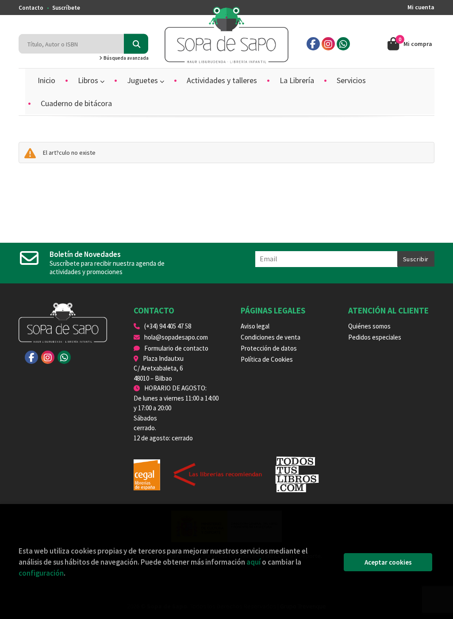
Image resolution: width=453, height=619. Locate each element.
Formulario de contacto (176, 348)
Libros (89, 80)
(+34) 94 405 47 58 (167, 326)
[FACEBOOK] (313, 43)
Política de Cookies (267, 359)
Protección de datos (269, 348)
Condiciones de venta (270, 337)
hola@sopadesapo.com (176, 337)
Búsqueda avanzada (126, 58)
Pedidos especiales (374, 337)
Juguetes (143, 80)
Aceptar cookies (388, 562)
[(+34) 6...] (343, 43)
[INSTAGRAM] (328, 43)
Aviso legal (255, 326)
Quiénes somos (369, 326)
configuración (41, 573)
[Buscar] (136, 44)
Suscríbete (66, 7)
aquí (253, 562)
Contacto (31, 7)
